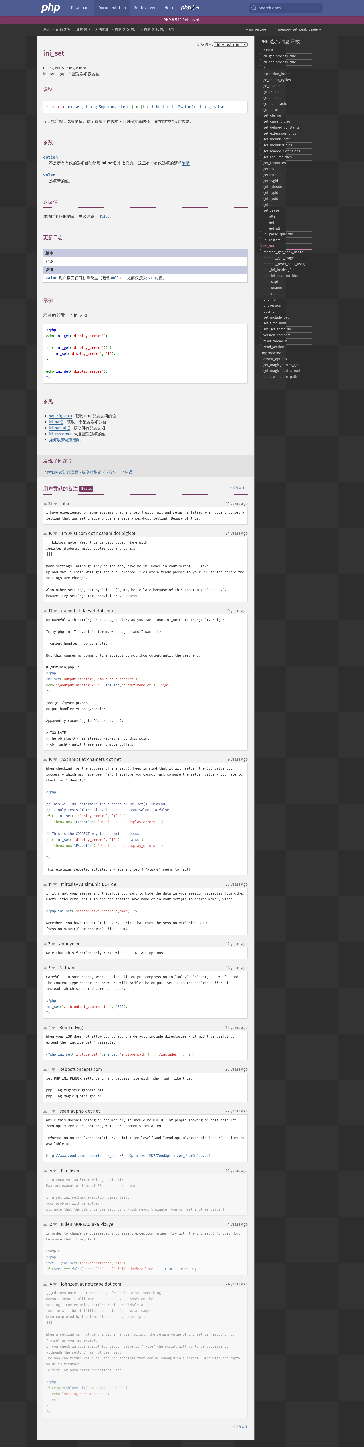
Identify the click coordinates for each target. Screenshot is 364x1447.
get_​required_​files (277, 157)
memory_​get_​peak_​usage (283, 252)
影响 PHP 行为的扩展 (92, 29)
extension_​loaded (277, 74)
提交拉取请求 (94, 472)
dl (264, 68)
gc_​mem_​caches (276, 104)
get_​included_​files (277, 145)
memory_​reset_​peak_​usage (285, 264)
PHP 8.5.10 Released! (182, 19)
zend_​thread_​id (275, 341)
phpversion (272, 305)
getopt (268, 205)
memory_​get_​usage (278, 258)
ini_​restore (272, 240)
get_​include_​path (277, 139)
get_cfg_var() (60, 416)
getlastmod (272, 175)
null (171, 106)
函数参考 (63, 29)
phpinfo (269, 300)
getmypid (270, 193)
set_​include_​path (277, 317)
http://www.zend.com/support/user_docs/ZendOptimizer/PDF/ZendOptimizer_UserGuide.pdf (128, 1156)
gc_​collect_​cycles (277, 80)
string (90, 106)
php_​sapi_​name (275, 282)
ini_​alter (270, 216)
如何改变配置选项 (65, 439)
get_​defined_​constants (281, 127)
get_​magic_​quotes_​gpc (281, 365)
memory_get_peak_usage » (299, 29)
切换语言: (204, 44)
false (218, 106)
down (55, 504)
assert (268, 50)
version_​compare (277, 335)
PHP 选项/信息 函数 (159, 29)
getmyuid (270, 199)
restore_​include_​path (280, 377)
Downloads (80, 7)
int (137, 106)
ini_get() (56, 422)
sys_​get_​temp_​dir (277, 329)
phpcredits (271, 294)
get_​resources (274, 163)
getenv (268, 169)
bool (160, 106)
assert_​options (275, 359)
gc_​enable (271, 92)
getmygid (270, 181)
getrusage (271, 210)
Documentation (112, 7)
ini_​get (268, 222)
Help (168, 7)
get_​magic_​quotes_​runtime (284, 371)
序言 (46, 29)
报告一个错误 (121, 472)
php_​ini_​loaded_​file (278, 270)
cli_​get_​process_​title (279, 56)
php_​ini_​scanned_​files (281, 276)
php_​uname (272, 288)
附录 (186, 163)
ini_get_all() (59, 428)
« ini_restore (256, 29)
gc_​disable (271, 86)
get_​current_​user (276, 121)
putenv (268, 311)
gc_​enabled (272, 98)
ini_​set (268, 246)
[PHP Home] (51, 8)
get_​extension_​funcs (279, 133)
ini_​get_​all (271, 228)
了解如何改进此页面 (61, 472)
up (46, 504)
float (148, 106)
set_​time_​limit (274, 323)
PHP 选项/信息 (126, 29)
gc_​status (271, 110)
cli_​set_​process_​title (279, 62)
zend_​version (273, 347)
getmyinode (272, 187)
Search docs (270, 8)
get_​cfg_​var (272, 116)
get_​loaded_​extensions (281, 151)
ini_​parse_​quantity (278, 234)
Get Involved (145, 7)
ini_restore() (60, 434)
